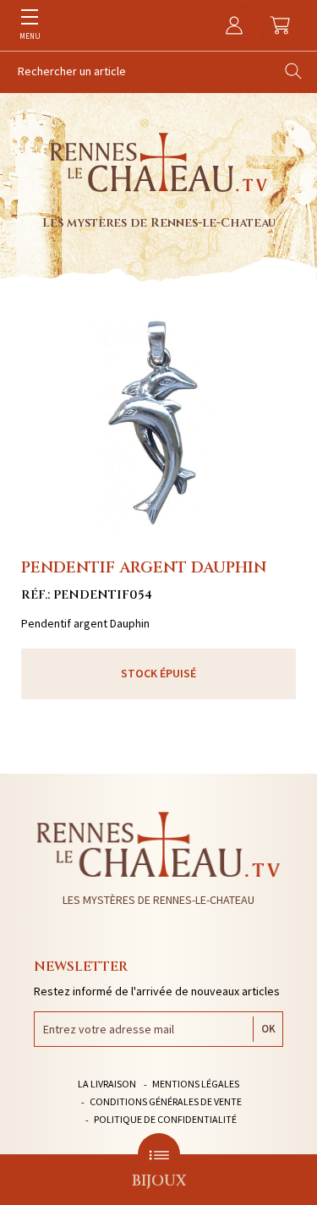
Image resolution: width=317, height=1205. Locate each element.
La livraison (107, 1083)
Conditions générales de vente (166, 1101)
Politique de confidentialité (165, 1119)
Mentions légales (195, 1083)
